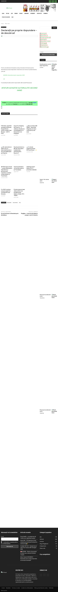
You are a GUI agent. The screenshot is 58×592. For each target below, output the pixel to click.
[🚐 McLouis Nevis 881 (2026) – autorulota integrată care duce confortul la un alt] (32, 120)
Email (2, 536)
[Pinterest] (19, 63)
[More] (33, 63)
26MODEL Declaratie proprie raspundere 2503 (14, 75)
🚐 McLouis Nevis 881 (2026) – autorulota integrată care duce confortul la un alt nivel (32, 129)
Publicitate (51, 588)
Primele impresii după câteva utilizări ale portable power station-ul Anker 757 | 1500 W (19, 192)
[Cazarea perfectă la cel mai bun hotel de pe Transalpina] (19, 161)
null (4, 79)
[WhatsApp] (22, 63)
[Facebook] (50, 1)
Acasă (2, 23)
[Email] (26, 63)
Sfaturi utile (7, 23)
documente (15, 202)
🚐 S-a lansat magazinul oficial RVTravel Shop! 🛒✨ (32, 148)
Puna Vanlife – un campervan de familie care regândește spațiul (28, 537)
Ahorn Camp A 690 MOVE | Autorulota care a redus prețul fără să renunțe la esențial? (28, 558)
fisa (20, 202)
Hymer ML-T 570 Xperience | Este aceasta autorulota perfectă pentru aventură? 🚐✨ (28, 542)
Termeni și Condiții (16, 588)
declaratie (9, 202)
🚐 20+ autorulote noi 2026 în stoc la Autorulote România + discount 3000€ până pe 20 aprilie (6, 150)
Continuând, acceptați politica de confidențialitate (9, 542)
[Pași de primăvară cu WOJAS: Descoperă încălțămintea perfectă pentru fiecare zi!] (19, 142)
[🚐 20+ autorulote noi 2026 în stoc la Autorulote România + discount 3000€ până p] (6, 142)
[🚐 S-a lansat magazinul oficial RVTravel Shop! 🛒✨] (32, 142)
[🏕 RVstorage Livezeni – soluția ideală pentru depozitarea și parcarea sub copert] (6, 161)
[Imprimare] (29, 63)
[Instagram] (53, 1)
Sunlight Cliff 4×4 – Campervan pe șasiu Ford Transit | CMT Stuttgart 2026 (28, 547)
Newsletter (8, 588)
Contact (3, 588)
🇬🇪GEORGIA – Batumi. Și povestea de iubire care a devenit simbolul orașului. (28, 553)
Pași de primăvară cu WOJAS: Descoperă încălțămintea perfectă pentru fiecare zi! (19, 150)
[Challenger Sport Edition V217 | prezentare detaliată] (32, 161)
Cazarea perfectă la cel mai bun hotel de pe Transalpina (19, 168)
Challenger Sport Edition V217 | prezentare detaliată (31, 168)
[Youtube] (56, 1)
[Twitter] (16, 63)
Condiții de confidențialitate (27, 588)
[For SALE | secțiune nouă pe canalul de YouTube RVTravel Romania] (6, 184)
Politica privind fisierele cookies (41, 588)
